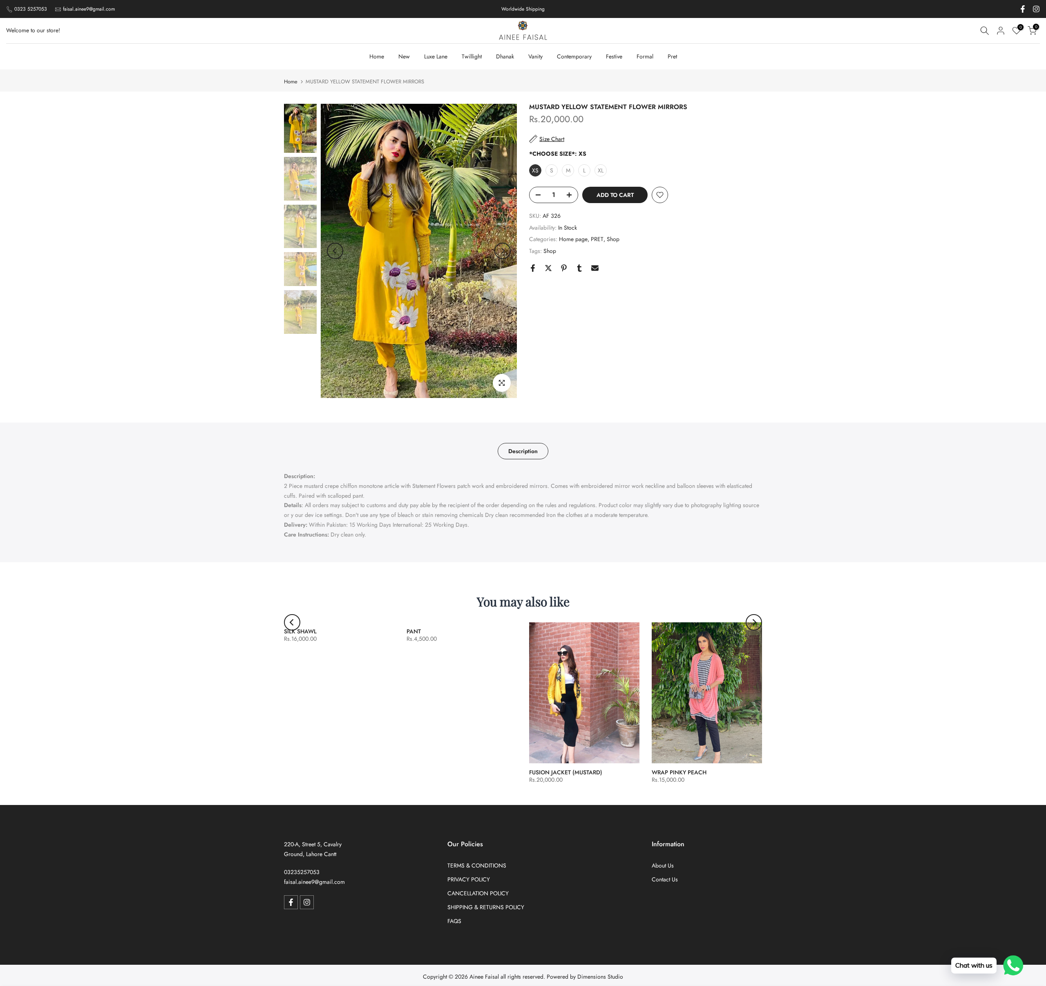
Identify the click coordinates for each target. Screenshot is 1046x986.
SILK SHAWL (300, 631)
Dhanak (505, 56)
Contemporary (574, 56)
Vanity (535, 56)
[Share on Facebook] (532, 268)
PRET (597, 239)
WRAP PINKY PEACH (679, 772)
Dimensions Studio (600, 977)
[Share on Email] (595, 268)
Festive (614, 56)
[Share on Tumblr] (579, 268)
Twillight (472, 56)
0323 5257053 (30, 9)
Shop (613, 239)
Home (376, 56)
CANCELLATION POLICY (478, 893)
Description (523, 451)
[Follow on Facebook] (1022, 9)
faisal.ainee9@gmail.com (89, 9)
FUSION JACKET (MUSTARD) (565, 772)
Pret (672, 56)
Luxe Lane (435, 56)
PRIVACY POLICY (468, 879)
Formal (645, 56)
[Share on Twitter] (548, 268)
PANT (414, 631)
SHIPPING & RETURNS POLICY (485, 907)
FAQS (454, 921)
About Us (663, 865)
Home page (573, 239)
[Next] (502, 251)
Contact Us (665, 879)
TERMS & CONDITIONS (476, 865)
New (404, 56)
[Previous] (335, 251)
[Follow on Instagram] (1036, 9)
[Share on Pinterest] (564, 268)
